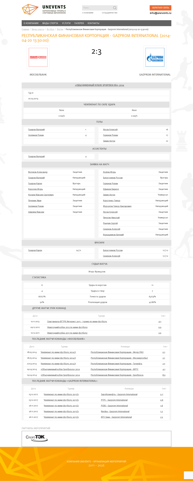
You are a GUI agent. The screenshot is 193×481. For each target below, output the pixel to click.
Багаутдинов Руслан (113, 177)
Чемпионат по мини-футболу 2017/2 (61, 394)
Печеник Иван (34, 200)
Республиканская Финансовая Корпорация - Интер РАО (117, 352)
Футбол (50, 29)
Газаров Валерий (36, 129)
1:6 (161, 405)
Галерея (79, 23)
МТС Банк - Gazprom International (116, 417)
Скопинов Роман (36, 135)
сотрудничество (109, 12)
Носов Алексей (110, 129)
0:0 (159, 327)
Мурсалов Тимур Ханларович (117, 206)
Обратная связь (160, 7)
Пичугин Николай (111, 217)
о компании (87, 12)
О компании (31, 23)
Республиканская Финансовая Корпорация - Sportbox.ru (117, 375)
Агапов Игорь (109, 172)
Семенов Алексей (111, 229)
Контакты (93, 23)
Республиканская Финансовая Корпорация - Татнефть (116, 363)
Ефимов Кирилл (111, 189)
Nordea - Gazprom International (115, 411)
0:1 (164, 352)
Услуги (66, 23)
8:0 (164, 375)
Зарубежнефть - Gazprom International (119, 394)
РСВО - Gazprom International (114, 405)
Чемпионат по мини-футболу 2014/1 (58, 352)
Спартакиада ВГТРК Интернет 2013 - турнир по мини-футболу (77, 321)
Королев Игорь (35, 189)
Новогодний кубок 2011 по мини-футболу (67, 333)
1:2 (161, 411)
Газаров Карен (35, 183)
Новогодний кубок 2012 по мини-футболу (67, 327)
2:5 (164, 363)
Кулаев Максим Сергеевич (41, 195)
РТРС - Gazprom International (114, 400)
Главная (25, 29)
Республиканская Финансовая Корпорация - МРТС (114, 369)
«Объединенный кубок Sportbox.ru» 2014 (99, 85)
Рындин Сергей (110, 223)
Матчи (60, 29)
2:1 (164, 358)
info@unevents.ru (160, 13)
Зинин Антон (109, 141)
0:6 (161, 400)
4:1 (159, 321)
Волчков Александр (38, 172)
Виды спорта (50, 23)
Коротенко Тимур (111, 200)
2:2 (161, 417)
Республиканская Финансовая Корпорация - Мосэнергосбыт (119, 358)
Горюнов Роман (110, 135)
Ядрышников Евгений (113, 234)
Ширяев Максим (36, 212)
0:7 (161, 394)
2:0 (159, 333)
